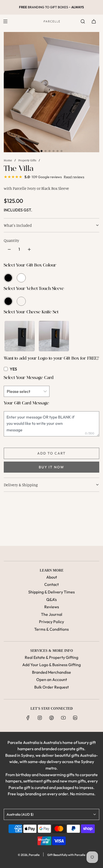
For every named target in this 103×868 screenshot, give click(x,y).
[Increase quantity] (29, 249)
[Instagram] (39, 717)
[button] (41, 151)
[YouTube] (63, 717)
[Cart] (93, 21)
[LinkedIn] (75, 717)
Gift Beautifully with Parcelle (66, 855)
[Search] (82, 21)
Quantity (11, 240)
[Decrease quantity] (9, 249)
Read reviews (74, 177)
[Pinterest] (51, 717)
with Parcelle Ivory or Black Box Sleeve (36, 188)
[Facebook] (28, 717)
